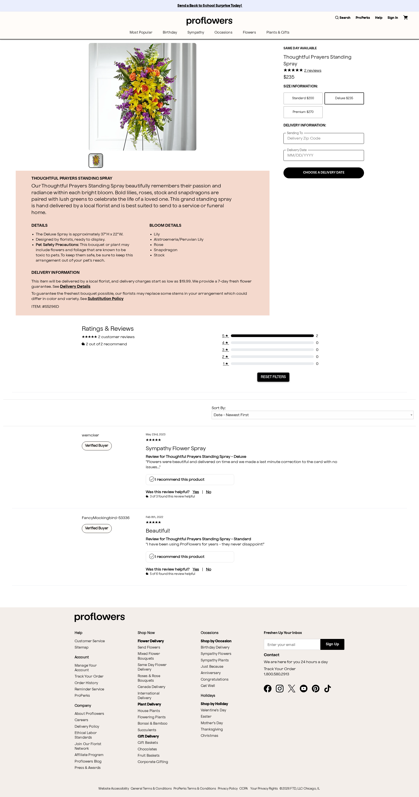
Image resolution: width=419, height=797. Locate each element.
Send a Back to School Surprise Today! (209, 5)
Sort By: (219, 408)
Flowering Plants (152, 717)
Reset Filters (273, 377)
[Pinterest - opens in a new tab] (317, 689)
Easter (206, 716)
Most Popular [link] (141, 32)
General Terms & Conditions (151, 788)
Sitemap (81, 647)
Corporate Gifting (153, 762)
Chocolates (147, 749)
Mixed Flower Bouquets (149, 656)
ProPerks (82, 695)
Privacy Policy (228, 788)
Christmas (209, 735)
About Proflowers (89, 713)
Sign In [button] (393, 17)
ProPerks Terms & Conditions (194, 788)
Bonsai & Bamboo (152, 723)
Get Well (208, 686)
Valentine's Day (213, 710)
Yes (196, 492)
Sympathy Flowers (216, 654)
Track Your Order (89, 676)
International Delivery (149, 696)
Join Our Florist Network (88, 746)
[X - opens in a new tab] (293, 689)
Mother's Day (212, 723)
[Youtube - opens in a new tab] (305, 689)
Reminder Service (89, 689)
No (208, 492)
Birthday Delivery (215, 647)
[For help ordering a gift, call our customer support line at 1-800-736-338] (209, 21)
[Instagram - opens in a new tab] (281, 689)
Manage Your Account (86, 668)
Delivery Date (297, 150)
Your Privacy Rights (264, 788)
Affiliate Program (89, 755)
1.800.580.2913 (276, 674)
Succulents (147, 730)
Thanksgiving (212, 729)
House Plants (149, 711)
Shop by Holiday (214, 704)
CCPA (243, 788)
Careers (81, 720)
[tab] (142, 97)
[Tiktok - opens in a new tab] (329, 689)
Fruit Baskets (149, 755)
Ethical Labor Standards (86, 735)
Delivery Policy (87, 726)
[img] (142, 97)
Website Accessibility (113, 788)
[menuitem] (141, 32)
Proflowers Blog (88, 761)
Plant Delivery (149, 704)
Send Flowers (149, 647)
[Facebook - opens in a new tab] (269, 689)
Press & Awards (88, 768)
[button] (342, 18)
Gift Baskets (148, 742)
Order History (86, 683)
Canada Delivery (151, 687)
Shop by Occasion (216, 641)
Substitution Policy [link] (106, 299)
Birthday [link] (170, 32)
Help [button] (378, 17)
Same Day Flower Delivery (152, 667)
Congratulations (214, 679)
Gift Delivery (148, 736)
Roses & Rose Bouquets (149, 678)
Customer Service (90, 641)
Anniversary (211, 673)
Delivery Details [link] (75, 286)
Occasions (223, 32)
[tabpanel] (142, 97)
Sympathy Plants (215, 660)
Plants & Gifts (277, 32)
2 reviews (312, 70)
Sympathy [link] (195, 32)
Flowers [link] (249, 32)
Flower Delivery (151, 641)
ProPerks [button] (363, 17)
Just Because (212, 666)
